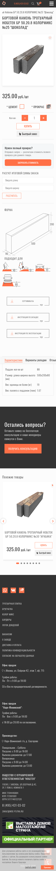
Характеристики (14, 360)
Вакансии (7, 634)
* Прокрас (38, 107)
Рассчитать (11, 196)
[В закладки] (50, 38)
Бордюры (6, 619)
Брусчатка (7, 609)
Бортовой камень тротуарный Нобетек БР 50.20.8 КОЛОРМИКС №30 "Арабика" (29, 534)
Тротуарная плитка (12, 603)
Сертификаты (28, 301)
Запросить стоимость (28, 162)
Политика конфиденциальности (18, 650)
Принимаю (47, 867)
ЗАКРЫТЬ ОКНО (30, 867)
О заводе (6, 639)
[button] (17, 563)
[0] (38, 3)
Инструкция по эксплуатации (28, 333)
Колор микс (8, 614)
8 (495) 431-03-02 (21, 3)
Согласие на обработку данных (18, 655)
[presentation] (3, 521)
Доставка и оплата (12, 645)
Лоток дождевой (10, 625)
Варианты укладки (36, 360)
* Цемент (12, 107)
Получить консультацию (23, 449)
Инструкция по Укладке (28, 317)
